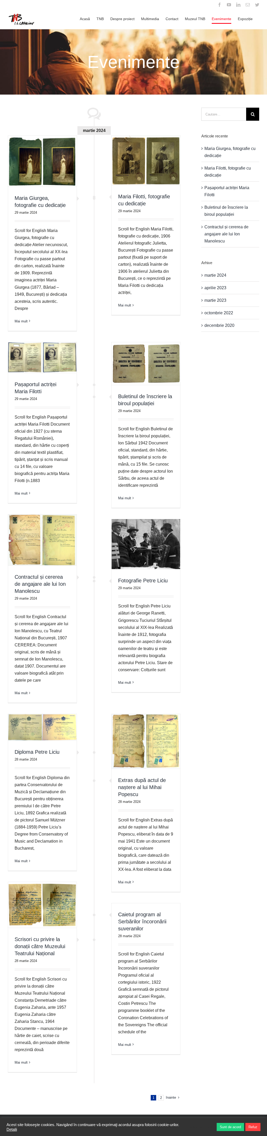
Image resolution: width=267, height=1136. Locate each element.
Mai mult (21, 321)
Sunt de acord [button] (230, 1127)
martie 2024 (215, 275)
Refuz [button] (252, 1127)
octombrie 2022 (218, 313)
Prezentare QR (42, 342)
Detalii (12, 1129)
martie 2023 (215, 300)
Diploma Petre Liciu (37, 752)
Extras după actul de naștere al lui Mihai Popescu (142, 787)
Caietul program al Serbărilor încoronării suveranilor (142, 921)
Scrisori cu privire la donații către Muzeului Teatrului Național (40, 946)
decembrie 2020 (219, 325)
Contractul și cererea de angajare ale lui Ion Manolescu (40, 584)
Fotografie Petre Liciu (143, 580)
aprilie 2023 (215, 288)
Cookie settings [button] (199, 1127)
